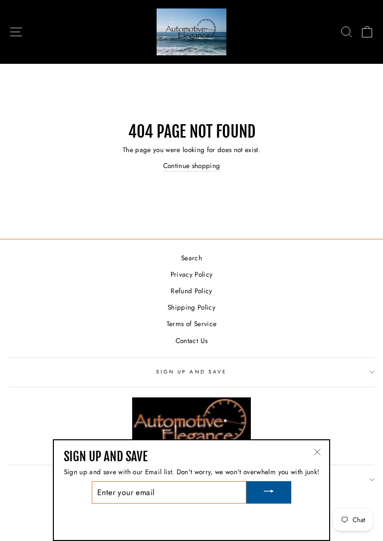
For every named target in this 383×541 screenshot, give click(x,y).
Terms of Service (191, 324)
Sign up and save (191, 371)
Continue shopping (191, 166)
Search (191, 258)
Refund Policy (191, 291)
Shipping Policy (191, 307)
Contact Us (191, 341)
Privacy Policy (192, 274)
